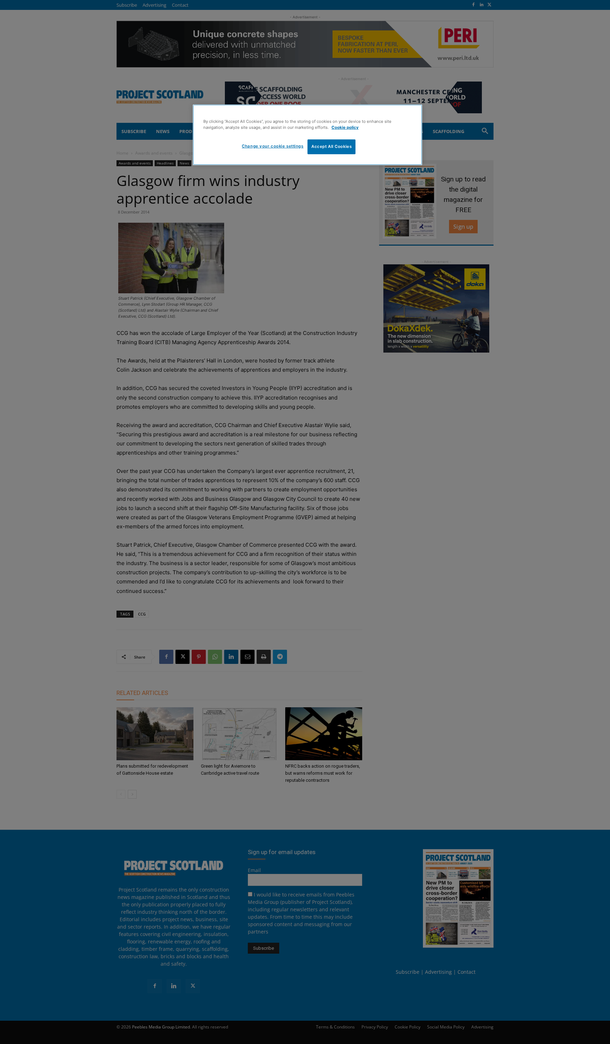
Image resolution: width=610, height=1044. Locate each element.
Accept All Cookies (331, 146)
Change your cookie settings (272, 146)
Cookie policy (345, 127)
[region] (307, 134)
